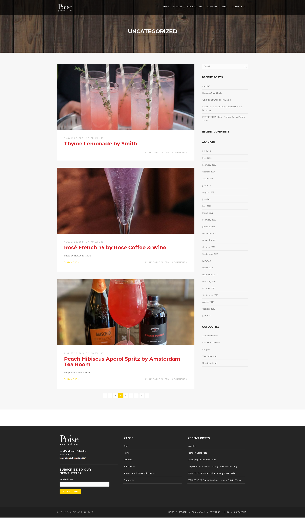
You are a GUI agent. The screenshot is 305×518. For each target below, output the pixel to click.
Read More (71, 262)
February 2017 (209, 281)
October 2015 (208, 308)
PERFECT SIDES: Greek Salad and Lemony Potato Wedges (215, 480)
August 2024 (208, 178)
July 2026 (206, 151)
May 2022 (206, 206)
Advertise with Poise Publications (140, 473)
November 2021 (209, 240)
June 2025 (207, 158)
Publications (194, 6)
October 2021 (208, 247)
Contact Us (239, 6)
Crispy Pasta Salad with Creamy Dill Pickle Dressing (222, 108)
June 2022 (207, 199)
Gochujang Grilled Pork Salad (216, 99)
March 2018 (207, 267)
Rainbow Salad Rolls (212, 92)
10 (141, 395)
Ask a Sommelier (210, 335)
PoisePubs (97, 138)
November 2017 (209, 274)
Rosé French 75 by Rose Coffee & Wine (115, 247)
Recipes (206, 349)
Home (166, 6)
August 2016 (208, 302)
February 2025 (209, 164)
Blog (225, 6)
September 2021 (210, 253)
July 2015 (206, 315)
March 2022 (207, 212)
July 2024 (206, 185)
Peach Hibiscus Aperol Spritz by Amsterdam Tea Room (122, 362)
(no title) (206, 86)
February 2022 (209, 219)
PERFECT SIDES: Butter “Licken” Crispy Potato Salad (223, 119)
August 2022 (208, 192)
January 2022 (208, 226)
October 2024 (208, 171)
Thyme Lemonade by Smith (100, 143)
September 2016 (210, 295)
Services (177, 6)
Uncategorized (159, 152)
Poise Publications (211, 342)
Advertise (212, 6)
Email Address (66, 479)
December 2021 (209, 233)
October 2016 (208, 288)
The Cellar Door (209, 356)
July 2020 (206, 260)
